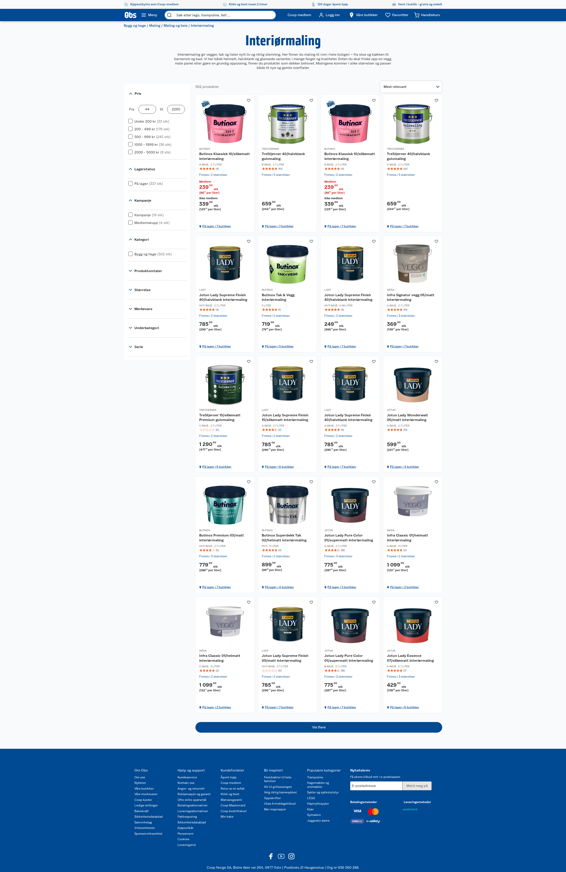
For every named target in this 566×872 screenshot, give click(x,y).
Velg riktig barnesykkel (280, 792)
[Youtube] (281, 856)
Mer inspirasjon (275, 809)
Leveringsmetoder (417, 802)
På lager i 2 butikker (404, 587)
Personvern (185, 833)
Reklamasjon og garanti (194, 794)
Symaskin (314, 815)
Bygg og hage (135, 25)
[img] (225, 168)
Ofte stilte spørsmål (192, 800)
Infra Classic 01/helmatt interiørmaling (407, 537)
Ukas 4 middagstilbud (280, 803)
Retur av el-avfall (233, 788)
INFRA (390, 289)
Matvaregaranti (231, 800)
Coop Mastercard (233, 805)
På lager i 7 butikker (216, 226)
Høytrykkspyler (318, 803)
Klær (310, 809)
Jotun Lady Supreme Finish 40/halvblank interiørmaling (223, 297)
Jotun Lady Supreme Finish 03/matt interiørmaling (285, 658)
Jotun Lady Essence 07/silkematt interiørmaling (410, 658)
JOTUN (391, 409)
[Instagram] (291, 856)
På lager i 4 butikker (404, 466)
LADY (202, 289)
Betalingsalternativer (193, 805)
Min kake (227, 816)
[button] (318, 727)
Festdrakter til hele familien (277, 779)
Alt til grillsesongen (278, 787)
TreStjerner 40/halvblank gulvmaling (283, 156)
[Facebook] (271, 856)
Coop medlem (231, 783)
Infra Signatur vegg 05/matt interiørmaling (410, 297)
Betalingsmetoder (363, 802)
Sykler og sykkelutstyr (323, 792)
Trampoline (315, 777)
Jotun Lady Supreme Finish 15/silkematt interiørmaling (285, 417)
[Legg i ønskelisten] (248, 100)
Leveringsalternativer (193, 811)
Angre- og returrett (191, 788)
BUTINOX (204, 148)
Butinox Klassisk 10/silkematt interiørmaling (224, 156)
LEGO (311, 798)
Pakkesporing (187, 816)
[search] (169, 15)
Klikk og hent (230, 794)
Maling (154, 25)
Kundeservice (187, 777)
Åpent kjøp (229, 777)
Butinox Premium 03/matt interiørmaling (221, 537)
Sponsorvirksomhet (148, 833)
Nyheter (140, 783)
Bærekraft (141, 811)
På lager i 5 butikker (279, 346)
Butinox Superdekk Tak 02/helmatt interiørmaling (284, 537)
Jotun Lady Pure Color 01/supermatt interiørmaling (348, 537)
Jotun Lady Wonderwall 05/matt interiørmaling (407, 417)
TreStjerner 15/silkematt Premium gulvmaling (220, 417)
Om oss (139, 777)
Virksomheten (144, 828)
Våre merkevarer (146, 794)
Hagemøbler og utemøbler (318, 785)
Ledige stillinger (146, 805)
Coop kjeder (143, 800)
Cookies (183, 839)
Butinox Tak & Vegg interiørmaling (278, 297)
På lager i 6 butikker (216, 466)
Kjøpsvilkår (185, 828)
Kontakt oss (186, 783)
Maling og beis (175, 25)
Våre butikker (144, 788)
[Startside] (130, 15)
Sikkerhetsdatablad (148, 816)
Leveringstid (187, 845)
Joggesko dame (318, 820)
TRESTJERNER (270, 148)
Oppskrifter (272, 798)
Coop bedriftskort (234, 811)
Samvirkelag (143, 822)
